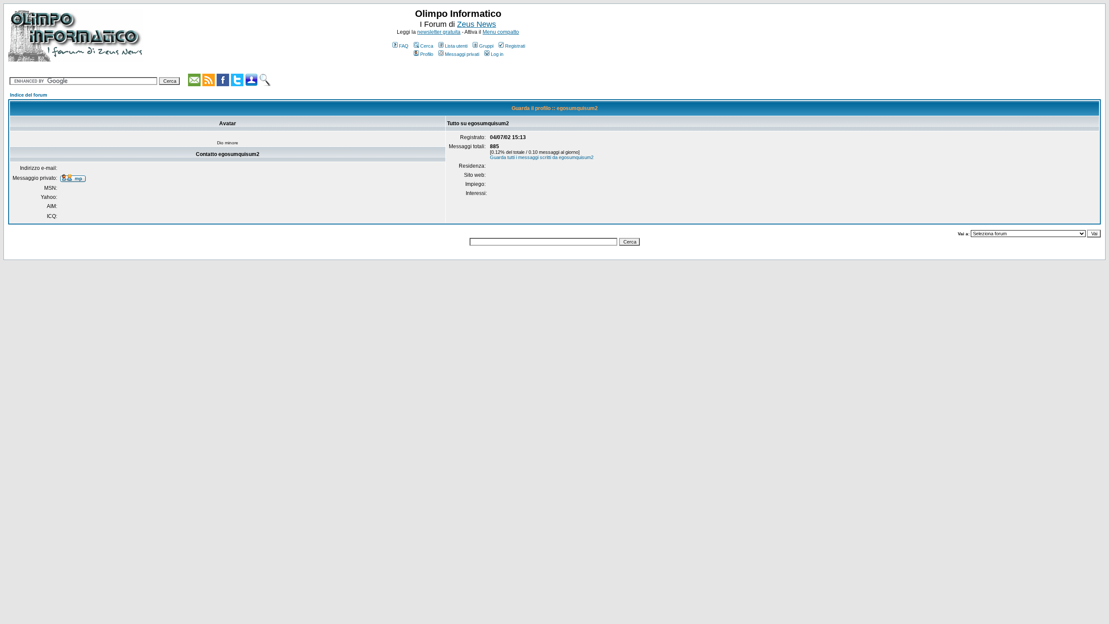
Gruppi (486, 46)
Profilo (426, 54)
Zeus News (476, 24)
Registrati (515, 46)
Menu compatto (501, 32)
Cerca (426, 46)
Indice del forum (28, 95)
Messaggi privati (462, 54)
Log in (497, 54)
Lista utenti (456, 46)
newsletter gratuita (438, 32)
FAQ (404, 46)
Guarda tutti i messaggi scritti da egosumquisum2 (541, 157)
